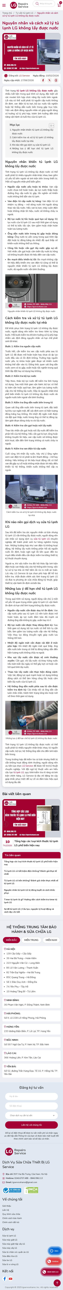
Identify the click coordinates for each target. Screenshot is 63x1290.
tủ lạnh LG (18, 772)
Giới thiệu (6, 1206)
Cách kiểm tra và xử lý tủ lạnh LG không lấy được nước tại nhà (32, 139)
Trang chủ (7, 13)
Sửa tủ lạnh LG (9, 1235)
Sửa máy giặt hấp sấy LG (13, 1244)
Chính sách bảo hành (12, 1218)
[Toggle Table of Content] (50, 125)
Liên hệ (5, 1210)
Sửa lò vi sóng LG (10, 1264)
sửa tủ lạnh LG (42, 539)
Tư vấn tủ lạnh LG (24, 13)
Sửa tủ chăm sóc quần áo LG (15, 1252)
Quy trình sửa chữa (11, 1214)
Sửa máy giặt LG (9, 1239)
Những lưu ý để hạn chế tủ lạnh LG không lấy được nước (32, 150)
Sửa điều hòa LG (9, 1256)
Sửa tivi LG (7, 1260)
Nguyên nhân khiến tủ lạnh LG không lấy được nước (32, 131)
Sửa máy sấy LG (9, 1248)
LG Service (27, 765)
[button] (5, 824)
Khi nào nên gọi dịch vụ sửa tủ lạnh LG (31, 144)
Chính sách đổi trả (10, 1222)
